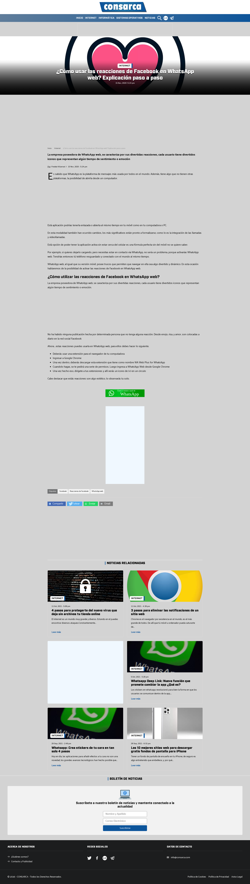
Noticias (150, 18)
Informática (106, 18)
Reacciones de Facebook (79, 491)
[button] (160, 18)
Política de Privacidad (218, 877)
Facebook (63, 491)
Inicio (79, 18)
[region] (125, 121)
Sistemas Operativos (129, 18)
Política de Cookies (197, 877)
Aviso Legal (236, 877)
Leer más (56, 632)
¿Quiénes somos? (20, 857)
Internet (90, 18)
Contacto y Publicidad (21, 862)
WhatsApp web (97, 491)
